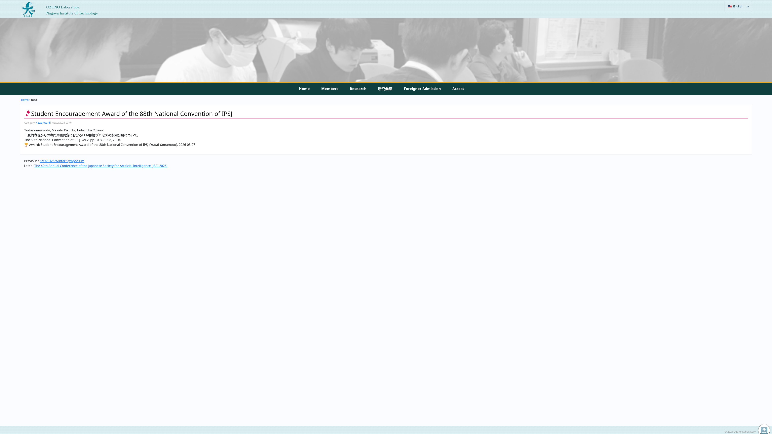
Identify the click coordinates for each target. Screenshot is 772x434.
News (39, 122)
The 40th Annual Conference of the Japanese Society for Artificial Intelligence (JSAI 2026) (100, 166)
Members (329, 88)
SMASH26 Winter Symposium (62, 161)
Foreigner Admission (422, 88)
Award (46, 122)
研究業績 (385, 88)
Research (358, 88)
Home (304, 88)
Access (458, 88)
